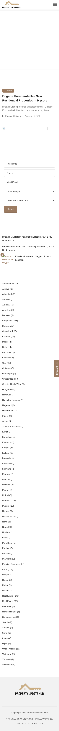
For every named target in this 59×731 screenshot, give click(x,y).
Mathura (6, 484)
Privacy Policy (44, 719)
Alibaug (5, 289)
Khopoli (5, 447)
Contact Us (23, 723)
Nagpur (5, 511)
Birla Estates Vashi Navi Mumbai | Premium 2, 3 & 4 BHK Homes (28, 248)
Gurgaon (6, 389)
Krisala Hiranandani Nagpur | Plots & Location (33, 258)
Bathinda (6, 326)
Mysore (8, 91)
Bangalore (7, 320)
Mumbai (6, 500)
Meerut (5, 490)
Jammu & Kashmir (11, 426)
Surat (4, 633)
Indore (5, 416)
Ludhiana (6, 469)
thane (5, 638)
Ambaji (5, 299)
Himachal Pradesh (11, 400)
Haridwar (6, 394)
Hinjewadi (6, 405)
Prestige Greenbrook (12, 564)
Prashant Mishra (13, 116)
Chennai (6, 336)
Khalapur (6, 442)
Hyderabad (7, 410)
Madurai (6, 474)
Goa (4, 363)
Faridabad (7, 352)
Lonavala (6, 458)
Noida (5, 532)
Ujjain (5, 643)
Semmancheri (9, 617)
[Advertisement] (29, 40)
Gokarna (6, 368)
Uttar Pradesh (9, 649)
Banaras (6, 315)
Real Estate (7, 596)
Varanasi (6, 659)
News (5, 527)
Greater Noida (9, 379)
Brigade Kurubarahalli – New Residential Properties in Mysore (24, 98)
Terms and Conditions (19, 719)
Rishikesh (6, 606)
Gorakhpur (7, 373)
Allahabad (7, 294)
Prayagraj (6, 559)
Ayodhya (6, 310)
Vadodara (6, 654)
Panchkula (7, 543)
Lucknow (6, 463)
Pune (4, 569)
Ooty (4, 537)
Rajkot (5, 585)
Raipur (5, 580)
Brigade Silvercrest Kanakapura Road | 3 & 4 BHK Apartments (27, 238)
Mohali (5, 495)
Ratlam (5, 590)
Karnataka (7, 437)
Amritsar (6, 304)
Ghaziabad (7, 357)
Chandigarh (7, 331)
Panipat (6, 548)
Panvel (5, 553)
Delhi (4, 347)
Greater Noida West (11, 384)
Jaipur (5, 421)
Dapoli (5, 342)
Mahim (5, 479)
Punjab (5, 574)
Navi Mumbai (8, 516)
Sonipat (6, 627)
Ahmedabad (8, 283)
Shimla (5, 622)
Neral (4, 522)
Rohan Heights (9, 611)
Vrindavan (7, 664)
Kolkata (5, 453)
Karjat (5, 432)
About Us (37, 723)
